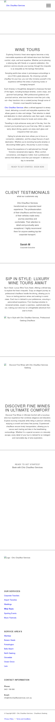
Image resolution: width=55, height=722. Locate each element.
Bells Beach (8, 648)
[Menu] (47, 5)
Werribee (7, 635)
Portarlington (9, 644)
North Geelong (9, 653)
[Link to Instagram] (49, 716)
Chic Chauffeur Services (14, 107)
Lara (5, 666)
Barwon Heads (9, 640)
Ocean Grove (9, 661)
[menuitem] (47, 5)
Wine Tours (8, 608)
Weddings (8, 604)
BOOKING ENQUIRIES (27, 29)
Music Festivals (10, 617)
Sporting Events (10, 613)
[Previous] (10, 205)
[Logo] (23, 5)
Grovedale (8, 657)
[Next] (45, 205)
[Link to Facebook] (45, 716)
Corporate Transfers (11, 595)
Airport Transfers (10, 600)
